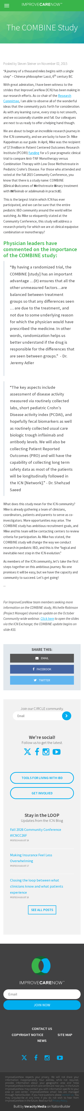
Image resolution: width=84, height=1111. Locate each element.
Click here (47, 618)
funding (33, 153)
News (42, 1040)
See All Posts (42, 910)
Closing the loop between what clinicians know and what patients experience (36, 886)
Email (44, 658)
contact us (67, 1094)
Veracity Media (35, 1106)
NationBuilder (61, 1106)
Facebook (43, 669)
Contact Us (42, 1028)
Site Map (65, 1034)
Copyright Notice (27, 1034)
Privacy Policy (60, 1100)
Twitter (44, 680)
